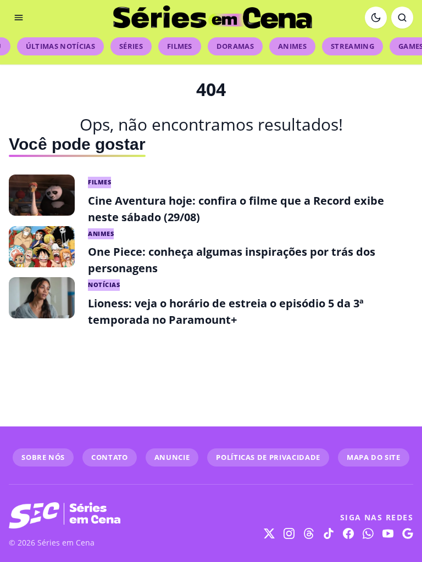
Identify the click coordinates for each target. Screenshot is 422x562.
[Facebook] (348, 533)
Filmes (179, 46)
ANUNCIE (172, 457)
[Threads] (308, 533)
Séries (131, 46)
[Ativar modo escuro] (376, 18)
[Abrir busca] (402, 18)
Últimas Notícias (60, 46)
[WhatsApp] (368, 533)
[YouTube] (387, 533)
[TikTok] (328, 533)
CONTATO (109, 457)
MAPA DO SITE (374, 457)
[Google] (407, 533)
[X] (269, 533)
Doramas (235, 46)
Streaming (352, 46)
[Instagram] (289, 533)
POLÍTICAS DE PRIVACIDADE (268, 457)
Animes (292, 46)
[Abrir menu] (19, 17)
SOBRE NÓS (43, 457)
